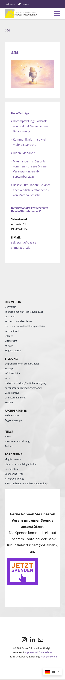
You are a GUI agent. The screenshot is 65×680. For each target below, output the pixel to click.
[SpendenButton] (22, 559)
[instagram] (24, 639)
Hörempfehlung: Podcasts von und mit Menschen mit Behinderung (31, 126)
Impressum (30, 652)
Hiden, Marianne (24, 153)
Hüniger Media (49, 656)
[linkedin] (32, 639)
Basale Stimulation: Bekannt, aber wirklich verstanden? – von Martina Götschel (32, 190)
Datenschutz (45, 652)
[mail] (40, 639)
